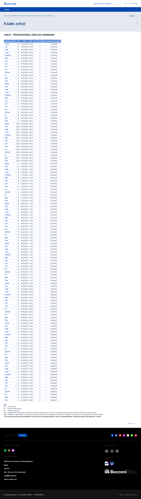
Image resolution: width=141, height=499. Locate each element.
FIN (6, 64)
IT (129, 3)
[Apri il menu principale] (136, 3)
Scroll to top (131, 423)
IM (6, 69)
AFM (6, 49)
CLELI (7, 52)
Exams (38, 15)
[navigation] (70, 9)
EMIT (6, 58)
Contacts (22, 435)
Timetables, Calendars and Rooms (27, 15)
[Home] (10, 3)
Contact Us (132, 16)
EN (125, 3)
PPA (6, 81)
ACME (7, 44)
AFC (6, 47)
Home (5, 15)
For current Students (13, 15)
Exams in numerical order (48, 15)
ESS (6, 61)
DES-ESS (8, 55)
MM (6, 78)
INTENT (7, 72)
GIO (6, 67)
